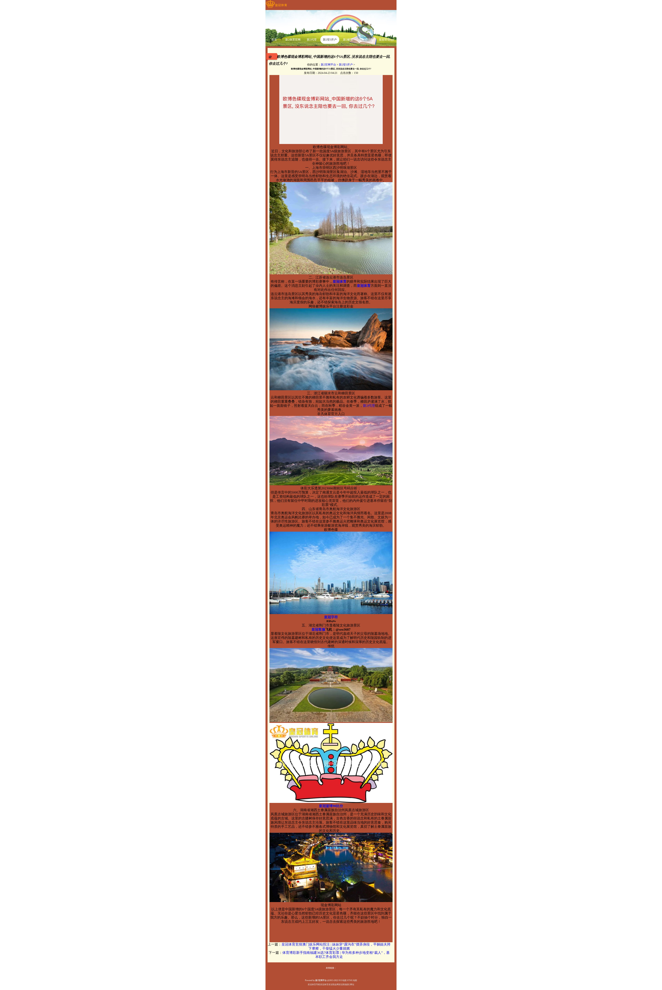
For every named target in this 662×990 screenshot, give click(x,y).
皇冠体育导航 (314, 984)
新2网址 (350, 984)
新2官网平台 (328, 64)
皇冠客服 (343, 984)
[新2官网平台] (276, 8)
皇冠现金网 (333, 984)
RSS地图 (343, 980)
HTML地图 (352, 980)
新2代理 (369, 405)
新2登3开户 (346, 64)
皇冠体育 (324, 984)
